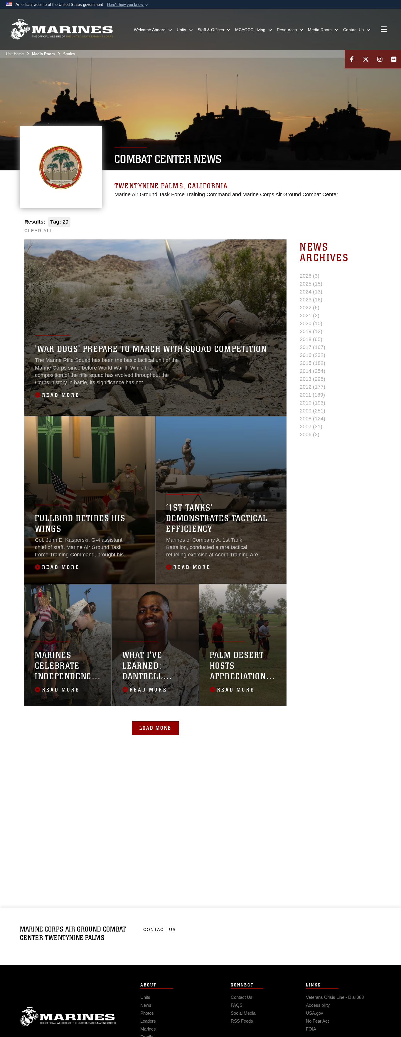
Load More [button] (155, 728)
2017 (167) (312, 347)
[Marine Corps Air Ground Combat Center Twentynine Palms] (61, 29)
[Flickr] (394, 59)
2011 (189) (312, 395)
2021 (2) (309, 315)
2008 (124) (312, 419)
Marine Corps (68, 1016)
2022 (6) (309, 308)
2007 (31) (311, 426)
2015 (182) (312, 363)
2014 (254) (312, 371)
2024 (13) (311, 292)
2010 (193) (312, 403)
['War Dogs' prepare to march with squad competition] (155, 327)
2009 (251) (312, 411)
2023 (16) (311, 300)
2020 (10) (311, 323)
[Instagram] (380, 59)
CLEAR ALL (38, 230)
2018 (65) (311, 339)
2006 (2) (309, 434)
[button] (128, 5)
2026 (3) (309, 276)
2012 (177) (312, 387)
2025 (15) (311, 284)
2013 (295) (312, 379)
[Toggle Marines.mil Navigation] (384, 29)
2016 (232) (312, 355)
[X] (366, 59)
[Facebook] (352, 59)
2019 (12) (311, 331)
